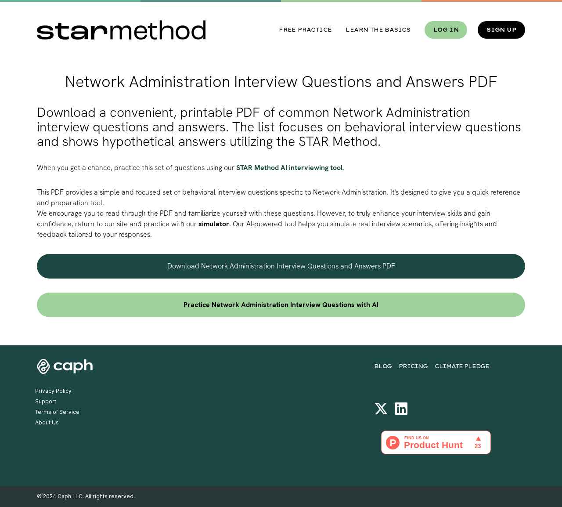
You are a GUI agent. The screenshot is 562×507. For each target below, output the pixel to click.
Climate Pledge (462, 366)
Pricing (413, 366)
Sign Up (501, 29)
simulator (213, 223)
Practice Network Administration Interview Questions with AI (281, 304)
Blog (383, 366)
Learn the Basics (378, 29)
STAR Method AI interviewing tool (289, 167)
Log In (445, 29)
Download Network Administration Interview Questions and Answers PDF (281, 266)
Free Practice (305, 29)
